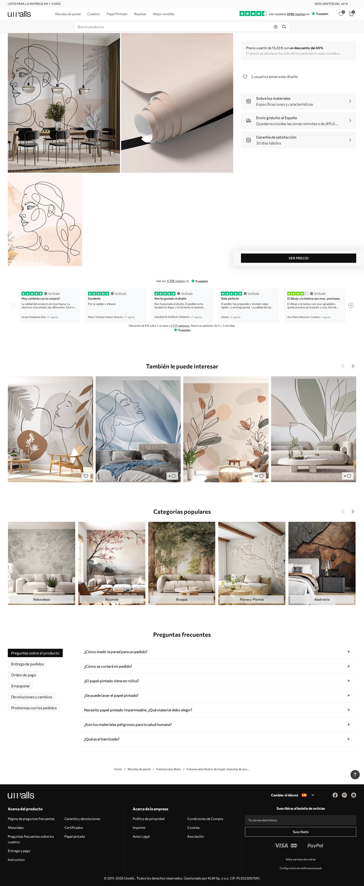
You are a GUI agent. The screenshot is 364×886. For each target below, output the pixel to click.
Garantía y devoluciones (82, 819)
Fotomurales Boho (168, 769)
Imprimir (139, 827)
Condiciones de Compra (205, 819)
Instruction (16, 860)
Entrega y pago (19, 851)
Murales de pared (139, 769)
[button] (342, 366)
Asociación (195, 836)
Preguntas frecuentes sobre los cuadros (31, 839)
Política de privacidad (149, 819)
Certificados (73, 827)
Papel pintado (74, 836)
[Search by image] (275, 26)
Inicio (118, 769)
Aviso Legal (141, 836)
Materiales (16, 827)
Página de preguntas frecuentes (31, 819)
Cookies (193, 827)
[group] (41, 563)
